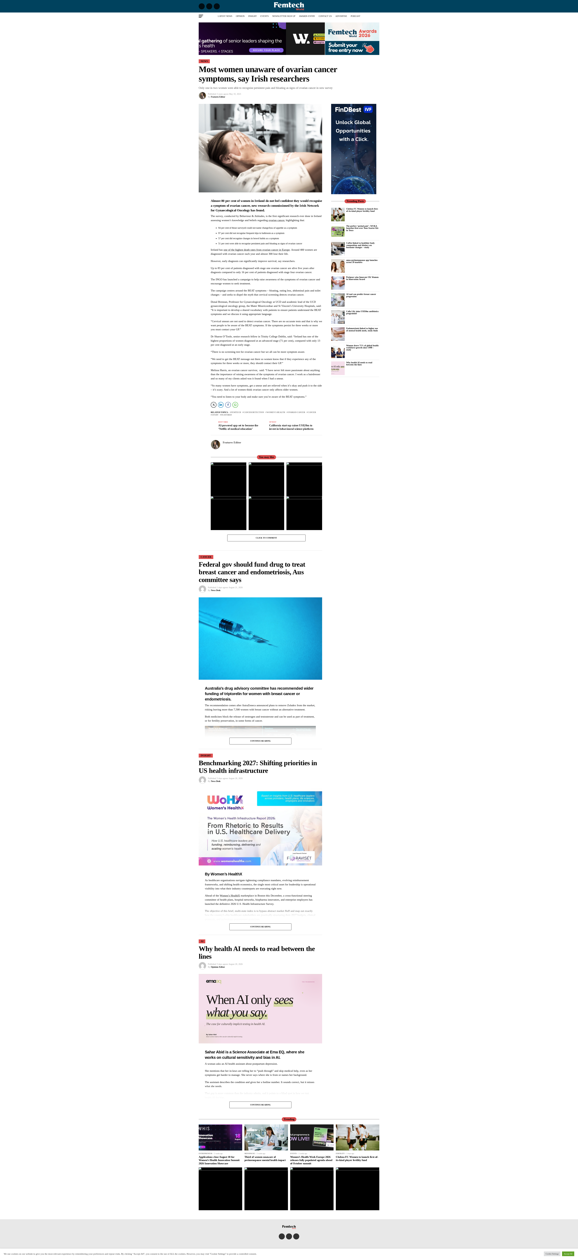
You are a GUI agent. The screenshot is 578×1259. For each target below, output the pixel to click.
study (215, 415)
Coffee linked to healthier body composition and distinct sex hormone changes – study (360, 245)
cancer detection (254, 412)
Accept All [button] (568, 1254)
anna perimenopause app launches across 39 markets (362, 261)
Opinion (240, 16)
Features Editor (218, 97)
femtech (236, 412)
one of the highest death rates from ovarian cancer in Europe (257, 249)
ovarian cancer (276, 220)
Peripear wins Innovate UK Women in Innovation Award (362, 278)
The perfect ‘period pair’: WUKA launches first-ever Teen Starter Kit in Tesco (362, 228)
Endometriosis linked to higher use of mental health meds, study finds (362, 329)
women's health (276, 412)
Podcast (355, 16)
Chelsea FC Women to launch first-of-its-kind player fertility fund (362, 210)
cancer (312, 412)
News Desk (216, 590)
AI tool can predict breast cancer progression (361, 295)
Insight (252, 16)
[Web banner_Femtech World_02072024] (353, 193)
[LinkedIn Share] (221, 405)
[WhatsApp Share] (235, 405)
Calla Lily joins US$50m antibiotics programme (362, 312)
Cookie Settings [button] (552, 1254)
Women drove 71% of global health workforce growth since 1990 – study (362, 347)
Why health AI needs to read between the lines (359, 363)
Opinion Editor (218, 967)
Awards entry (307, 16)
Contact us (325, 16)
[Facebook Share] (228, 405)
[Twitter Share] (213, 405)
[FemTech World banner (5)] (262, 54)
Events (264, 16)
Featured (226, 415)
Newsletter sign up (283, 16)
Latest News (225, 16)
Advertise (341, 16)
